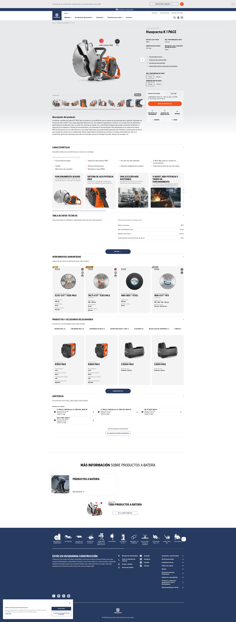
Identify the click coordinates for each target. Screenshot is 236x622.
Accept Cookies (61, 608)
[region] (38, 609)
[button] (118, 433)
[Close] (70, 603)
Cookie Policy (8, 613)
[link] (124, 9)
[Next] (142, 60)
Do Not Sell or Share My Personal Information (61, 613)
